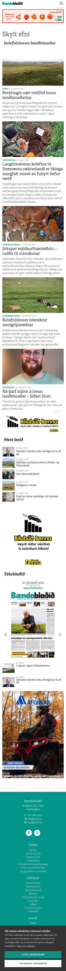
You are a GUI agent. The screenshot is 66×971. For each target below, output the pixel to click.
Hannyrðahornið (33, 890)
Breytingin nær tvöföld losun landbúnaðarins (29, 95)
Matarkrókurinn (33, 886)
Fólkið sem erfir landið (33, 897)
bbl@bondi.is (34, 819)
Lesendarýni (8, 387)
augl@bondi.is (34, 822)
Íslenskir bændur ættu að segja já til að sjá (38, 453)
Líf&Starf (32, 878)
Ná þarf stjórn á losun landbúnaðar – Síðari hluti (26, 394)
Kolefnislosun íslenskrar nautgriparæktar (24, 322)
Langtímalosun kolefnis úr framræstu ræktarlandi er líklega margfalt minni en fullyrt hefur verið (32, 171)
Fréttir (5, 88)
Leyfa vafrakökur (32, 955)
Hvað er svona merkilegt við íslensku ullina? (37, 498)
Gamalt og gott (33, 853)
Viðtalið (33, 904)
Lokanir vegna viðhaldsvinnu (33, 665)
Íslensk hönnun (33, 883)
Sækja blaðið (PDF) (33, 588)
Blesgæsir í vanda (26, 485)
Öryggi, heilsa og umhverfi (33, 871)
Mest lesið (13, 439)
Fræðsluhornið (33, 857)
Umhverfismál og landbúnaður (33, 864)
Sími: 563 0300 (34, 815)
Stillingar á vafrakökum (33, 964)
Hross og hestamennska (33, 868)
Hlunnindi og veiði (33, 908)
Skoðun (33, 850)
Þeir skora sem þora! (27, 473)
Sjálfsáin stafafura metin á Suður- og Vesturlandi (37, 464)
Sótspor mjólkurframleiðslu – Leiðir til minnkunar (29, 251)
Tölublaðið (14, 574)
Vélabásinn (33, 911)
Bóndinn (33, 893)
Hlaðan (33, 923)
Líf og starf (33, 901)
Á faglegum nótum (11, 244)
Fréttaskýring (8, 160)
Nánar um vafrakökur (26, 946)
